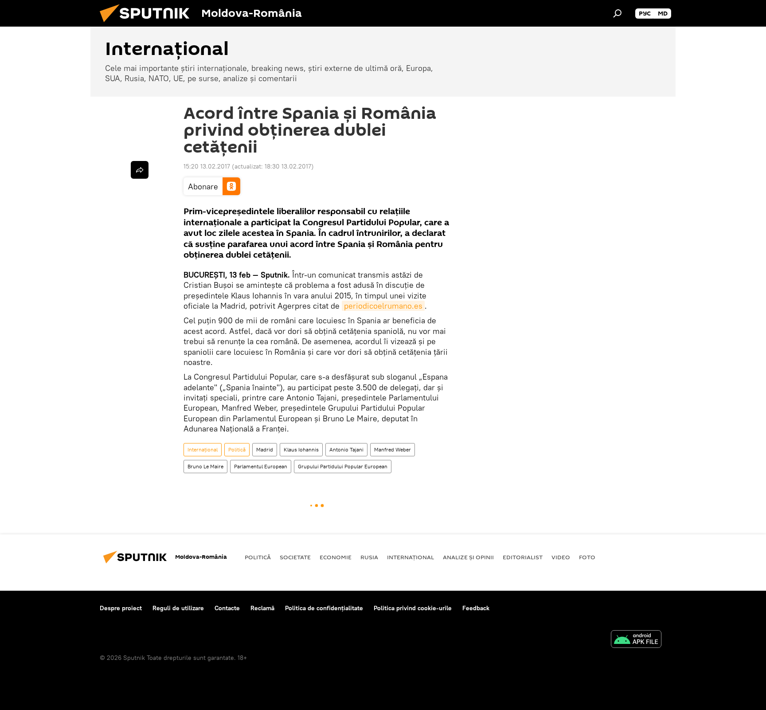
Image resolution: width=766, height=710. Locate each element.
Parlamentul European (260, 466)
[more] (140, 170)
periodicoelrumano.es (383, 306)
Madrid (264, 449)
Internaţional (203, 449)
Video (560, 557)
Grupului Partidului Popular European (342, 466)
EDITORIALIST (523, 557)
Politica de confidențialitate (324, 608)
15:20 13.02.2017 (207, 166)
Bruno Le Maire (205, 466)
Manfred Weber (392, 449)
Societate (295, 557)
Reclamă (262, 608)
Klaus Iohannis (301, 449)
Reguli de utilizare (178, 608)
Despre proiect (121, 608)
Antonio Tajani (346, 449)
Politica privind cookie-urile (413, 608)
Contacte (227, 608)
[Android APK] (636, 640)
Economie (336, 557)
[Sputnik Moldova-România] (148, 24)
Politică (237, 449)
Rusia (369, 557)
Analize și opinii (468, 557)
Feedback (475, 608)
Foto (587, 557)
